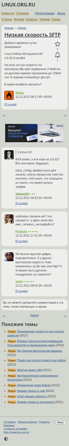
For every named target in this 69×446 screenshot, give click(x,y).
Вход (61, 13)
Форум (19, 19)
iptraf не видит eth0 (30, 370)
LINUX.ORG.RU (18, 4)
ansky (19, 281)
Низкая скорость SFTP (32, 34)
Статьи (6, 19)
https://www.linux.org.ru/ (16, 432)
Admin (22, 28)
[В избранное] (57, 44)
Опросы (31, 19)
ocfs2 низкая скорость (32, 396)
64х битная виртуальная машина (39, 350)
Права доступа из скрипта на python (41, 360)
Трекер (44, 19)
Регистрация (44, 13)
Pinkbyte (21, 231)
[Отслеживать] (57, 55)
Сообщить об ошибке (15, 428)
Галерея (22, 13)
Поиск (56, 19)
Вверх (60, 422)
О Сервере (10, 422)
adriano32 (22, 193)
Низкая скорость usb (31, 390)
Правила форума (27, 422)
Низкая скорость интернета (35, 402)
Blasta (19, 92)
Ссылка (10, 104)
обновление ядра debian (34, 385)
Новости (7, 13)
